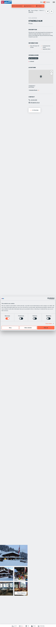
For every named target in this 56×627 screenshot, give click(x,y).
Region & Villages (34, 10)
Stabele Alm (31, 12)
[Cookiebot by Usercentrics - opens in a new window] (48, 299)
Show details (49, 323)
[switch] (21, 318)
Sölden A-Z (41, 10)
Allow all (46, 327)
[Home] (29, 10)
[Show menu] (54, 2)
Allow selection (28, 327)
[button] (40, 76)
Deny (10, 327)
